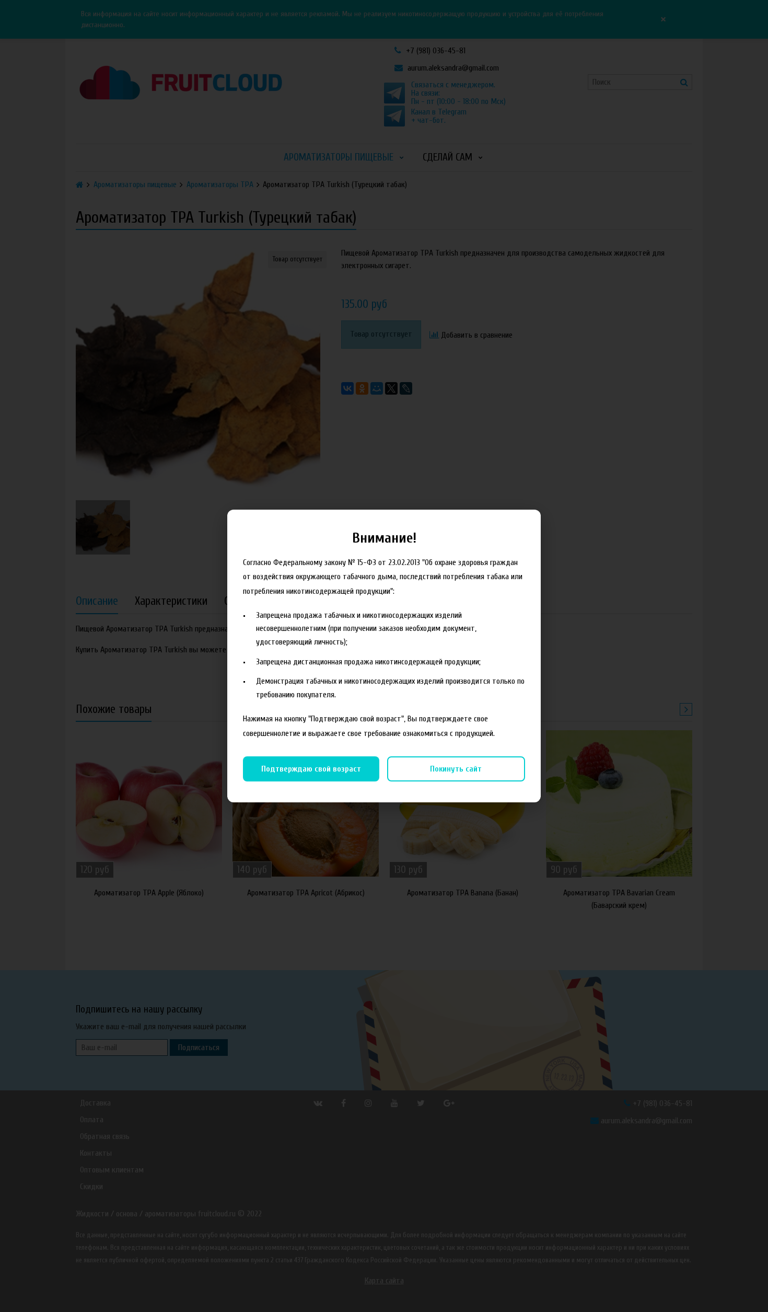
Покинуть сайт (456, 769)
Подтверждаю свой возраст (311, 769)
